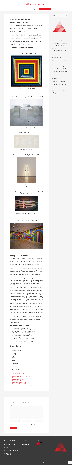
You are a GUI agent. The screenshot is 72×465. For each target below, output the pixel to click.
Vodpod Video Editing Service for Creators (60, 60)
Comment (12, 405)
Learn (28, 9)
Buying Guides (34, 9)
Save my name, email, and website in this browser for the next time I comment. (25, 424)
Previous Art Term (12, 393)
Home (22, 9)
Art (25, 9)
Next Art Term (41, 393)
